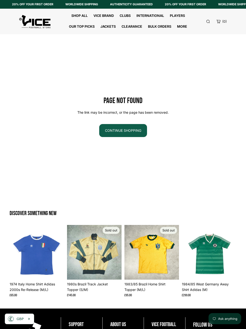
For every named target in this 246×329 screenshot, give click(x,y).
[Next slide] (59, 252)
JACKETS (108, 26)
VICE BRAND (103, 15)
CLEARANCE (132, 26)
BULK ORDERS (159, 26)
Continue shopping (123, 130)
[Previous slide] (15, 252)
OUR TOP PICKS (82, 26)
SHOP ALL (79, 15)
